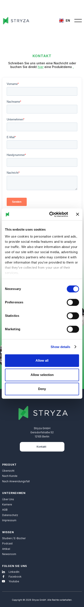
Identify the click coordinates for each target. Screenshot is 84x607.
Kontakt (41, 446)
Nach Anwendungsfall (16, 481)
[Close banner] (77, 214)
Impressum (9, 520)
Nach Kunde (9, 476)
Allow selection (42, 375)
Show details (60, 347)
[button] (65, 20)
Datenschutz (10, 515)
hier (41, 67)
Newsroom (9, 554)
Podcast (7, 543)
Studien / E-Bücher (14, 538)
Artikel (6, 548)
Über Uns (8, 499)
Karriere (7, 504)
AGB (5, 509)
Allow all (42, 360)
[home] (18, 20)
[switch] (73, 302)
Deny (42, 389)
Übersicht (8, 470)
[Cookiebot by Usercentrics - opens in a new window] (51, 214)
